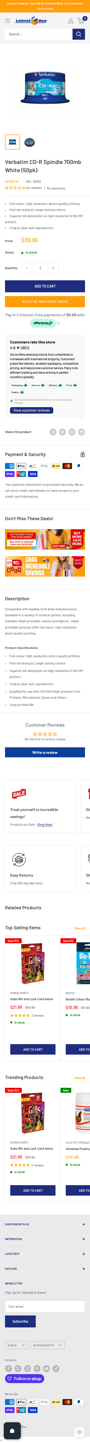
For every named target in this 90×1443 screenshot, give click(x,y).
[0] (81, 21)
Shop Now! (45, 824)
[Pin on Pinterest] (62, 432)
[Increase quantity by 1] (53, 268)
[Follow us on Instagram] (27, 1368)
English (12, 1345)
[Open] (12, 1430)
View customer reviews (32, 410)
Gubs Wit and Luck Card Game (31, 999)
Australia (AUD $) (43, 1345)
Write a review (45, 752)
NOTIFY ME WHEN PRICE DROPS (45, 302)
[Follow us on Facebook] (8, 1368)
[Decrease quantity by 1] (27, 268)
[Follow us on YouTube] (46, 1368)
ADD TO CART (45, 286)
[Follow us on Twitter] (18, 1368)
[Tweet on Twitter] (72, 432)
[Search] (78, 34)
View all (79, 928)
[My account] (70, 20)
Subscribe (20, 1321)
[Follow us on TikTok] (56, 1368)
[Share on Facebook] (53, 432)
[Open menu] (7, 21)
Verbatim (11, 181)
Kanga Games (19, 992)
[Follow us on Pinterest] (37, 1368)
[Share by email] (81, 432)
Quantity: (11, 268)
